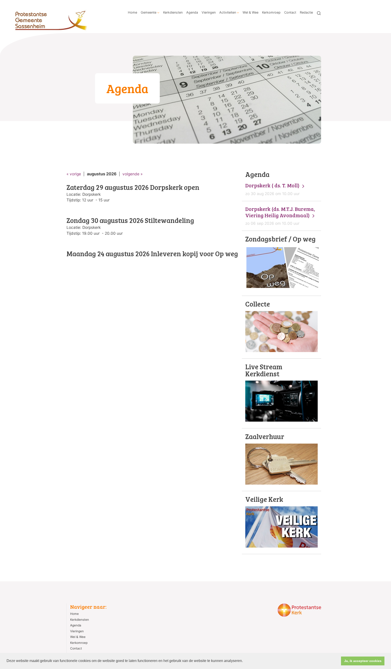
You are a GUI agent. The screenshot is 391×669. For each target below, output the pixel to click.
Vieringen (209, 12)
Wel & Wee (250, 12)
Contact (290, 12)
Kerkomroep (271, 12)
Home (132, 12)
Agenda (192, 12)
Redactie (306, 12)
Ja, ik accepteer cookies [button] (362, 661)
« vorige (74, 173)
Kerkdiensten (173, 12)
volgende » (132, 173)
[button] (244, 661)
